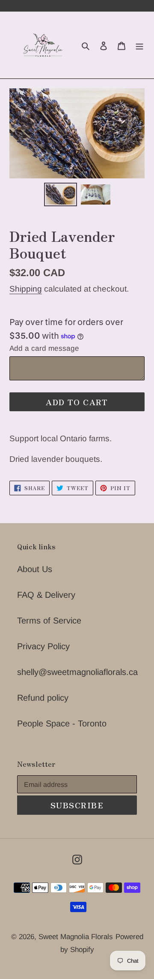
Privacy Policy (43, 646)
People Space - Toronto (62, 723)
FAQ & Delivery (46, 594)
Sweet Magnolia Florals (75, 937)
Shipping (25, 288)
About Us (34, 569)
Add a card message (44, 348)
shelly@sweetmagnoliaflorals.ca (77, 672)
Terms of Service (49, 620)
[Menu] (139, 45)
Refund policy (42, 697)
